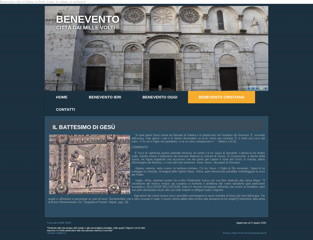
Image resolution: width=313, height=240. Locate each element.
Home (61, 97)
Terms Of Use (245, 233)
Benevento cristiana (221, 97)
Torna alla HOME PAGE (59, 223)
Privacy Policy (230, 233)
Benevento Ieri (105, 97)
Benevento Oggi (159, 97)
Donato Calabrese (56, 233)
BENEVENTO (87, 19)
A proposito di (259, 233)
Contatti (65, 109)
